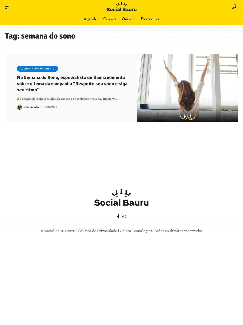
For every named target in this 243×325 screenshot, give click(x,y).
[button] (9, 7)
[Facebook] (118, 216)
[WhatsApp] (124, 216)
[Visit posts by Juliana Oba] (19, 107)
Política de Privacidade (97, 230)
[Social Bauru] (121, 6)
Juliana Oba (31, 107)
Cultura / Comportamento (37, 68)
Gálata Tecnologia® (136, 230)
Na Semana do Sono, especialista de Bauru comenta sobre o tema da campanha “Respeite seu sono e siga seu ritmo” (72, 83)
